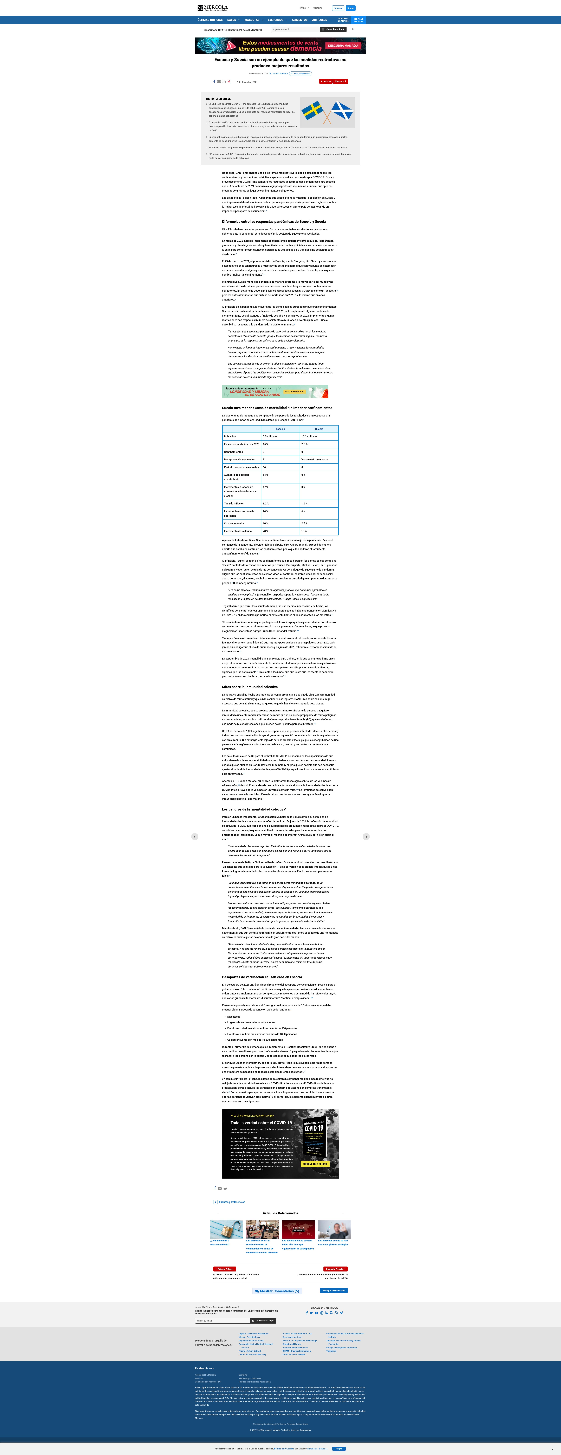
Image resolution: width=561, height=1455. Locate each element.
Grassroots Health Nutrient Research (256, 1346)
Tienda (358, 19)
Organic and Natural (292, 1344)
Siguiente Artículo (334, 1269)
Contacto (243, 1375)
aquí (252, 1411)
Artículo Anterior (225, 1269)
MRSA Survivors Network (294, 1354)
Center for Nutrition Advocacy (252, 1354)
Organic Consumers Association (254, 1333)
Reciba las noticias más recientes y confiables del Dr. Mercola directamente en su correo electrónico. (236, 1312)
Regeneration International (251, 1340)
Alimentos (300, 20)
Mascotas (252, 20)
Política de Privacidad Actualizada (255, 1382)
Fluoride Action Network (250, 1351)
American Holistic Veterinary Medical (343, 1342)
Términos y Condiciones (250, 1378)
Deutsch (305, 13)
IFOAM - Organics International (297, 1351)
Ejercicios (276, 20)
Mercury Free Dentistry (249, 1337)
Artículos (319, 20)
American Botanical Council (295, 1347)
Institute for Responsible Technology (300, 1340)
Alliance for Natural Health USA (297, 1333)
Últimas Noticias (210, 20)
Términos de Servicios (317, 1449)
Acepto (339, 1449)
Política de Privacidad (284, 1449)
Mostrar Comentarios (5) (279, 1291)
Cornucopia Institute (292, 1337)
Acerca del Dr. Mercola (343, 19)
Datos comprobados (302, 74)
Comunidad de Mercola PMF (208, 1382)
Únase (350, 8)
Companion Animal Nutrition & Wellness (344, 1335)
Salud (232, 20)
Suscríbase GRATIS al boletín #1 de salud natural (233, 30)
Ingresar (338, 8)
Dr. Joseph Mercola (278, 73)
